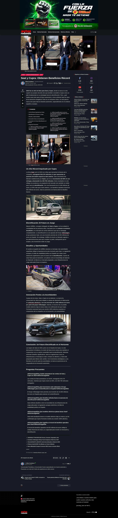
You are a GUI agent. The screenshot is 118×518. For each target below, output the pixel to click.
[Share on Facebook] (54, 83)
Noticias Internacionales (32, 74)
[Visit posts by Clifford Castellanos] (23, 83)
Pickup (87, 122)
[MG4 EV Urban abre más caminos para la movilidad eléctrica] (94, 138)
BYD (75, 122)
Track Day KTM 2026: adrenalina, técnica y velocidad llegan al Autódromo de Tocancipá (81, 111)
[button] (75, 32)
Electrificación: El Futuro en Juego (36, 114)
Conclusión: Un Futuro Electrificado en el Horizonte (37, 122)
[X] (94, 512)
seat (45, 452)
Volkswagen (65, 232)
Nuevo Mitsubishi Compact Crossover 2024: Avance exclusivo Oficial (44, 446)
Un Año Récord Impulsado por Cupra (36, 112)
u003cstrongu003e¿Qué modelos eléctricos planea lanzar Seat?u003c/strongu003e (58, 124)
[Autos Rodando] (26, 32)
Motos (83, 113)
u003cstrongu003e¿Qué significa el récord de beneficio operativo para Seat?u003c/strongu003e (58, 129)
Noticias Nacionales (81, 105)
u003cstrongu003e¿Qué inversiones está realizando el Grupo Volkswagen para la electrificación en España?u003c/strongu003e (59, 114)
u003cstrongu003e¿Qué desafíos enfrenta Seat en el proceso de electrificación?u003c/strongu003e (58, 119)
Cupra (23, 74)
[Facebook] (79, 80)
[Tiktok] (91, 89)
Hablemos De (76, 103)
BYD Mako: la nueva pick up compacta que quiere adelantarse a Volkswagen (81, 119)
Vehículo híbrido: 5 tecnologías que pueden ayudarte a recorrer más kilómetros (81, 100)
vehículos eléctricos (34, 302)
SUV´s (83, 132)
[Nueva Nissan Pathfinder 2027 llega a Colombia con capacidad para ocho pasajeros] (94, 128)
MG (74, 139)
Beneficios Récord (37, 452)
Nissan (75, 105)
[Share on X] (56, 83)
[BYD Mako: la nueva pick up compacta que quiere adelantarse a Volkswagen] (94, 119)
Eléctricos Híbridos (83, 103)
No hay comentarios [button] (64, 485)
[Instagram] (91, 80)
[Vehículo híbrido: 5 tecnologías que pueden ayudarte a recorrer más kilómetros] (94, 101)
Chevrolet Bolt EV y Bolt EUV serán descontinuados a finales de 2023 (44, 442)
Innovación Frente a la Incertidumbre (36, 118)
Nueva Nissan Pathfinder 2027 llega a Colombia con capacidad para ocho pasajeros (82, 127)
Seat (41, 74)
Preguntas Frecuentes (33, 124)
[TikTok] (69, 464)
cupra (43, 452)
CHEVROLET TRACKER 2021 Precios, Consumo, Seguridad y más (43, 437)
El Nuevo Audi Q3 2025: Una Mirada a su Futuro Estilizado (41, 444)
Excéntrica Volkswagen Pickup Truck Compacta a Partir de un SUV (43, 439)
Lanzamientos (80, 130)
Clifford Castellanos (29, 81)
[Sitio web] (66, 464)
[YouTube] (68, 464)
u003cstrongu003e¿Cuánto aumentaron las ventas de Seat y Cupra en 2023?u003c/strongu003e (38, 128)
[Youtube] (79, 89)
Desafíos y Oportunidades (34, 116)
